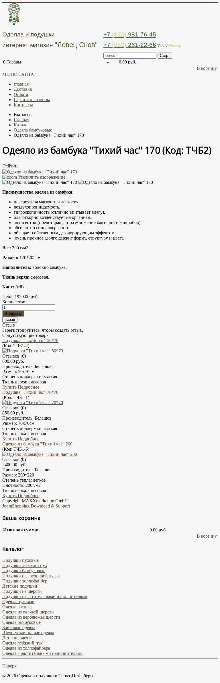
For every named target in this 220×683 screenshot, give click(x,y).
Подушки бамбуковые (23, 570)
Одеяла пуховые (18, 601)
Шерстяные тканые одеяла (28, 632)
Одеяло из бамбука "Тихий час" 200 (37, 443)
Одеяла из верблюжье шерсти (31, 617)
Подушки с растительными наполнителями (44, 596)
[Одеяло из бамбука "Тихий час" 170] (39, 182)
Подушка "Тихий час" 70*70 (30, 392)
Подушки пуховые (20, 560)
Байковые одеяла (18, 627)
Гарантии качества (32, 99)
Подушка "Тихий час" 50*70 (30, 340)
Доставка (23, 89)
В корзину (207, 68)
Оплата (21, 94)
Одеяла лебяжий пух (22, 642)
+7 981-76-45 (129, 34)
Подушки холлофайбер (24, 580)
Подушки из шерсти (22, 591)
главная (21, 84)
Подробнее (28, 387)
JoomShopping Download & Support (36, 505)
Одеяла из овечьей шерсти (28, 611)
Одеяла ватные (17, 606)
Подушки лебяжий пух (24, 565)
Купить (10, 387)
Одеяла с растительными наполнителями (42, 653)
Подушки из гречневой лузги (31, 575)
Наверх (9, 665)
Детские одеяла (17, 637)
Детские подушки (19, 586)
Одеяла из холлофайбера (26, 648)
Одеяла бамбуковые (21, 622)
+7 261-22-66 (129, 44)
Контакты (23, 104)
